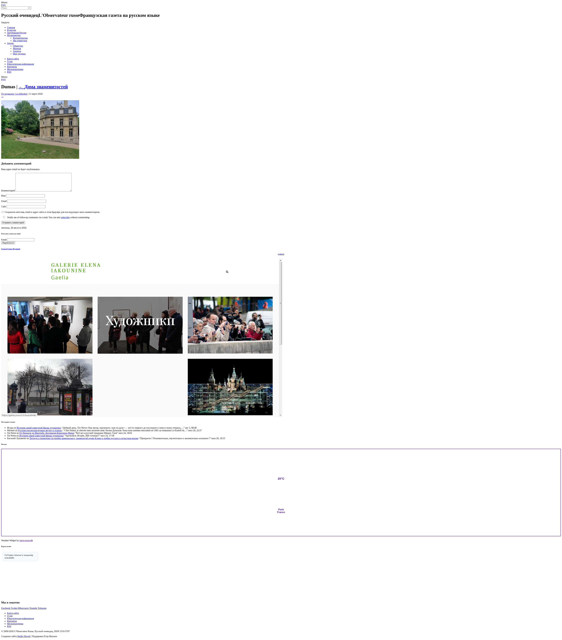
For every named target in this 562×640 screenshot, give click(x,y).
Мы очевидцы (20, 40)
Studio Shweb (23, 636)
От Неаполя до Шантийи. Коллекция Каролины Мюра (46, 433)
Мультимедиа (13, 35)
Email (4, 201)
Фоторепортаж (20, 38)
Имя (3, 195)
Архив (10, 43)
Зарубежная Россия (16, 32)
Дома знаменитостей (43, 86)
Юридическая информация (20, 64)
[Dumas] (40, 158)
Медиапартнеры (15, 69)
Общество (18, 46)
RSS (9, 72)
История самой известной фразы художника (39, 428)
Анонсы (17, 51)
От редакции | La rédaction (14, 94)
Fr (5, 5)
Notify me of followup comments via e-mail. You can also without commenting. (48, 217)
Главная (11, 27)
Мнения (17, 48)
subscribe (65, 217)
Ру (2, 5)
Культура (11, 30)
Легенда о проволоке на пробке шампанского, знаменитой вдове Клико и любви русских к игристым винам (83, 438)
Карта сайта (13, 59)
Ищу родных (19, 54)
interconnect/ (26, 540)
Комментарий (8, 190)
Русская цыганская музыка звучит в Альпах (40, 430)
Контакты (12, 66)
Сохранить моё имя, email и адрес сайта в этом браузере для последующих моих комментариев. (52, 212)
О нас (10, 61)
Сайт (3, 206)
